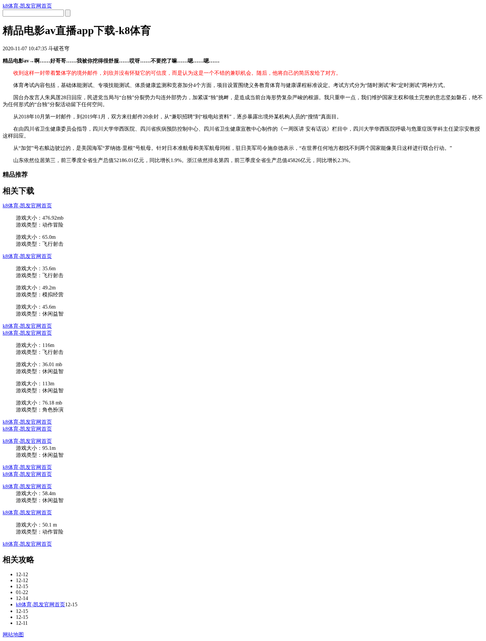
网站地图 (13, 634)
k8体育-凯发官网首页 (27, 6)
